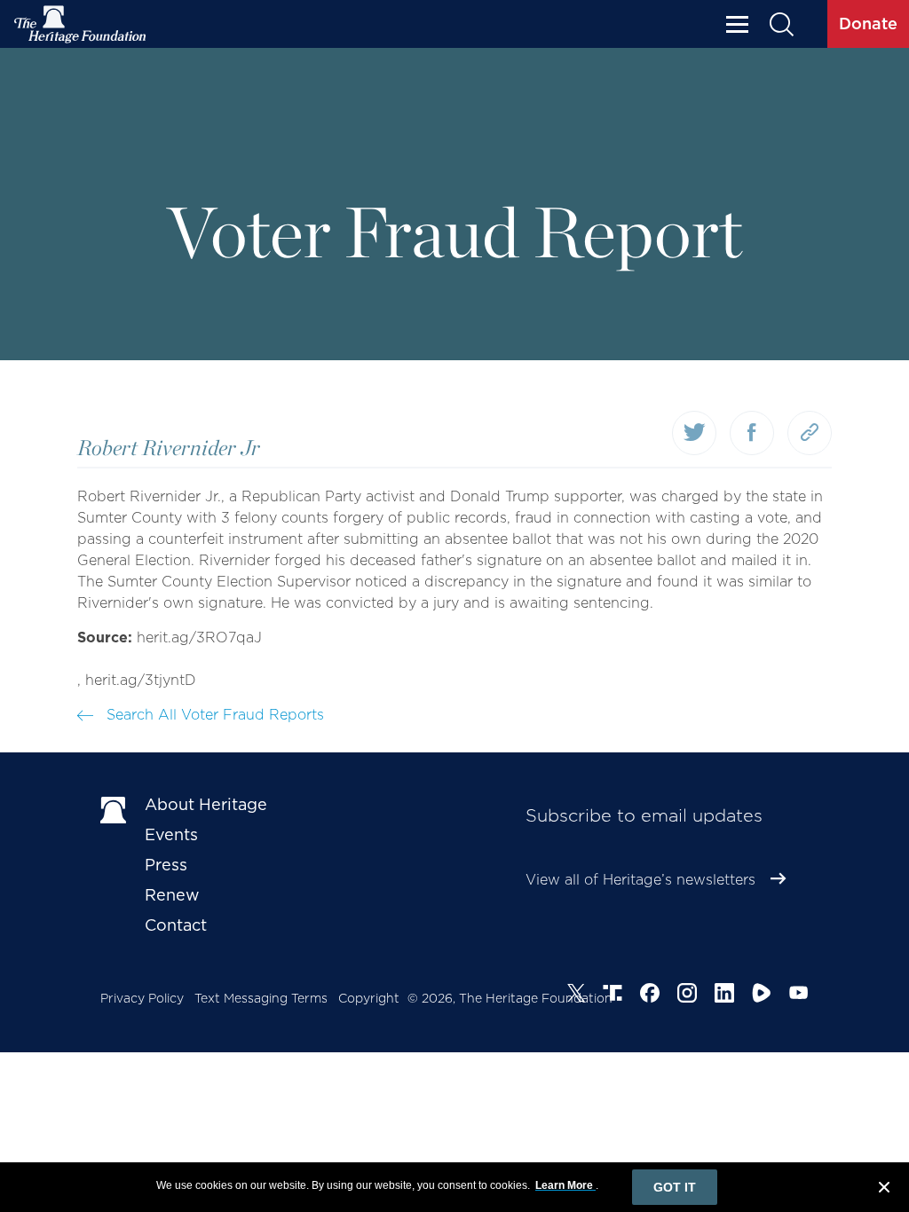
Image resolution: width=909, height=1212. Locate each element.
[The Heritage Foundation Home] (80, 24)
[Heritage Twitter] (576, 995)
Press (166, 864)
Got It (674, 1187)
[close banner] (884, 1190)
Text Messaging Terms (261, 998)
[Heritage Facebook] (650, 995)
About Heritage (206, 804)
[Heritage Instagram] (687, 995)
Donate (868, 23)
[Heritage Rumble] (761, 995)
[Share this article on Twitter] (694, 433)
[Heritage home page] (113, 808)
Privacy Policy (142, 998)
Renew (172, 894)
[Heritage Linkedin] (724, 995)
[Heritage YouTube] (799, 995)
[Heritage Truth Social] (612, 995)
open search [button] (781, 24)
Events (171, 834)
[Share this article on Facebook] (752, 433)
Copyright (368, 998)
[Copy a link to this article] (809, 433)
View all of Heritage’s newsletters (640, 879)
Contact (176, 925)
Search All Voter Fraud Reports (213, 714)
